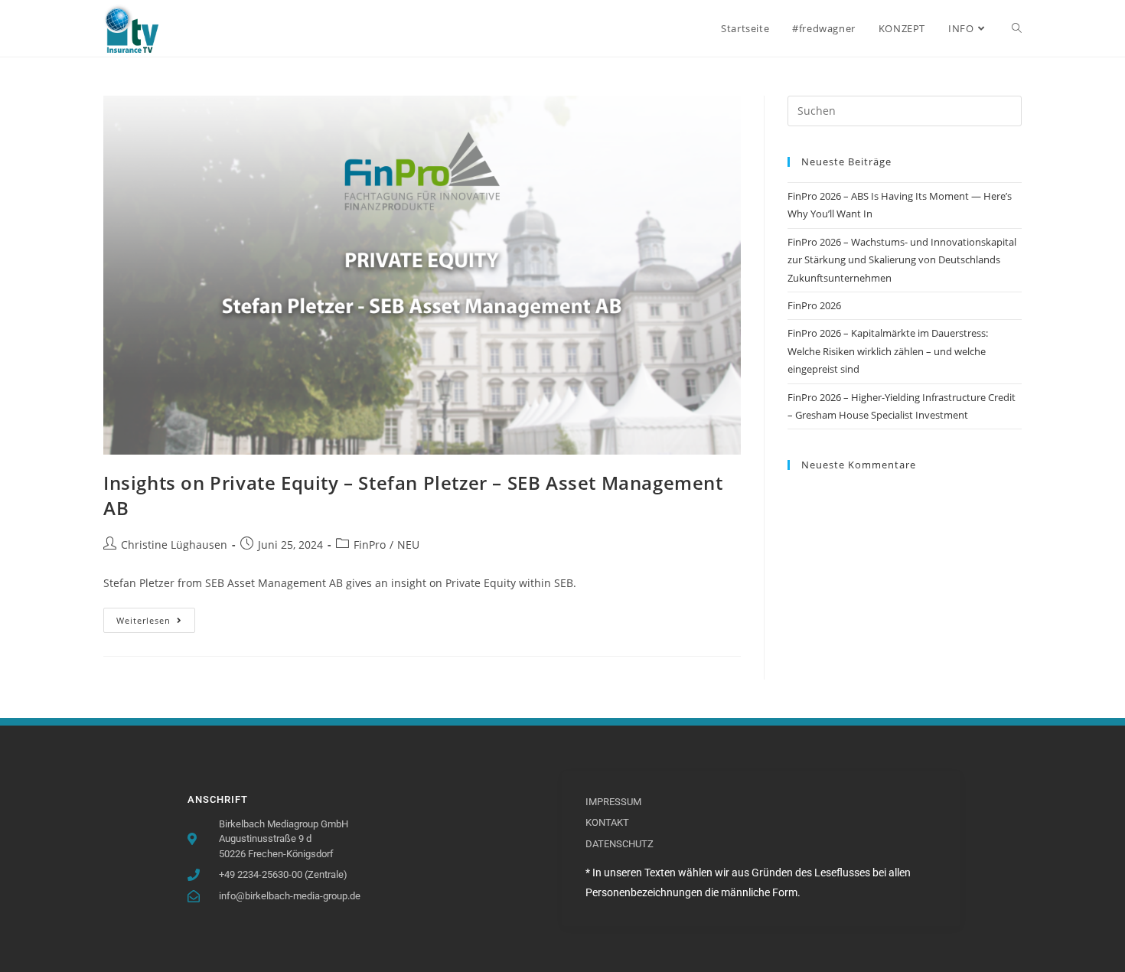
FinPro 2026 (814, 305)
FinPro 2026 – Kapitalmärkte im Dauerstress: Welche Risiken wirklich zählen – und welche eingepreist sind (888, 351)
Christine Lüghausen (174, 544)
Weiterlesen (155, 617)
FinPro (370, 544)
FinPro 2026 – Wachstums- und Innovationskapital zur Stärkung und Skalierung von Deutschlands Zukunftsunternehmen (902, 260)
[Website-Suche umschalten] (1016, 28)
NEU (408, 544)
